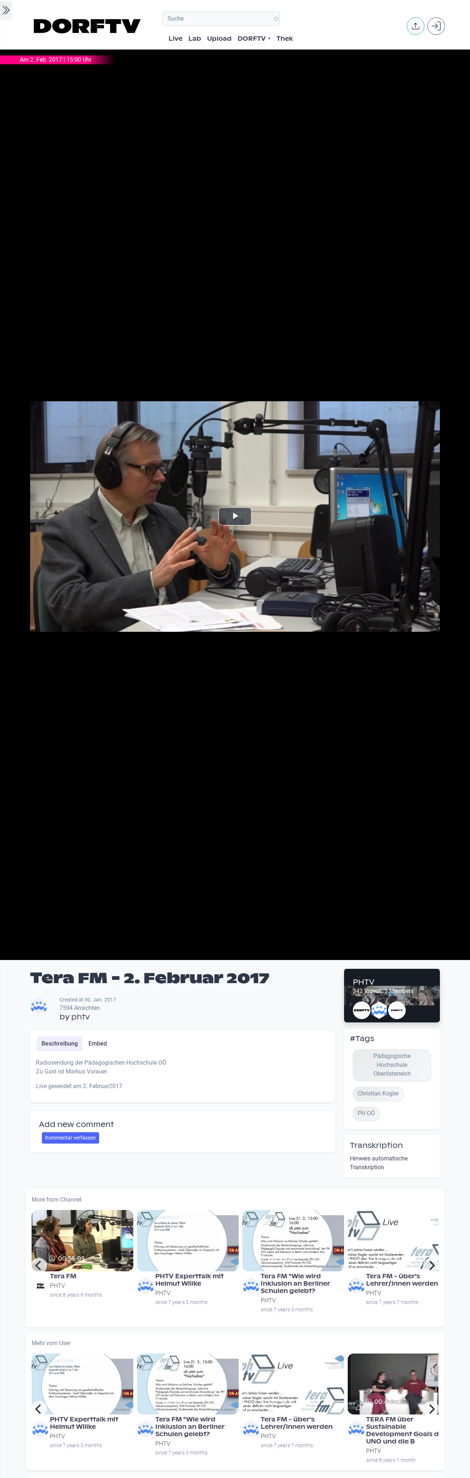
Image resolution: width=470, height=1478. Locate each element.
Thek (284, 39)
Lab (194, 39)
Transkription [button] (376, 1145)
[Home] (88, 26)
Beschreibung (59, 1043)
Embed (97, 1043)
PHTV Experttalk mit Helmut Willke (189, 1279)
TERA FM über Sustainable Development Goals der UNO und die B (406, 1430)
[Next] (431, 1266)
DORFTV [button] (252, 39)
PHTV (364, 982)
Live (175, 39)
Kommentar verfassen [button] (70, 1138)
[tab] (60, 1043)
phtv (80, 1017)
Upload (219, 39)
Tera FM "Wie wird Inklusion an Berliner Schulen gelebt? (295, 1283)
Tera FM (63, 1276)
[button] (415, 26)
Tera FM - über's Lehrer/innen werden (402, 1279)
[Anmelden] (436, 26)
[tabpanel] (182, 1077)
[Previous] (39, 1266)
